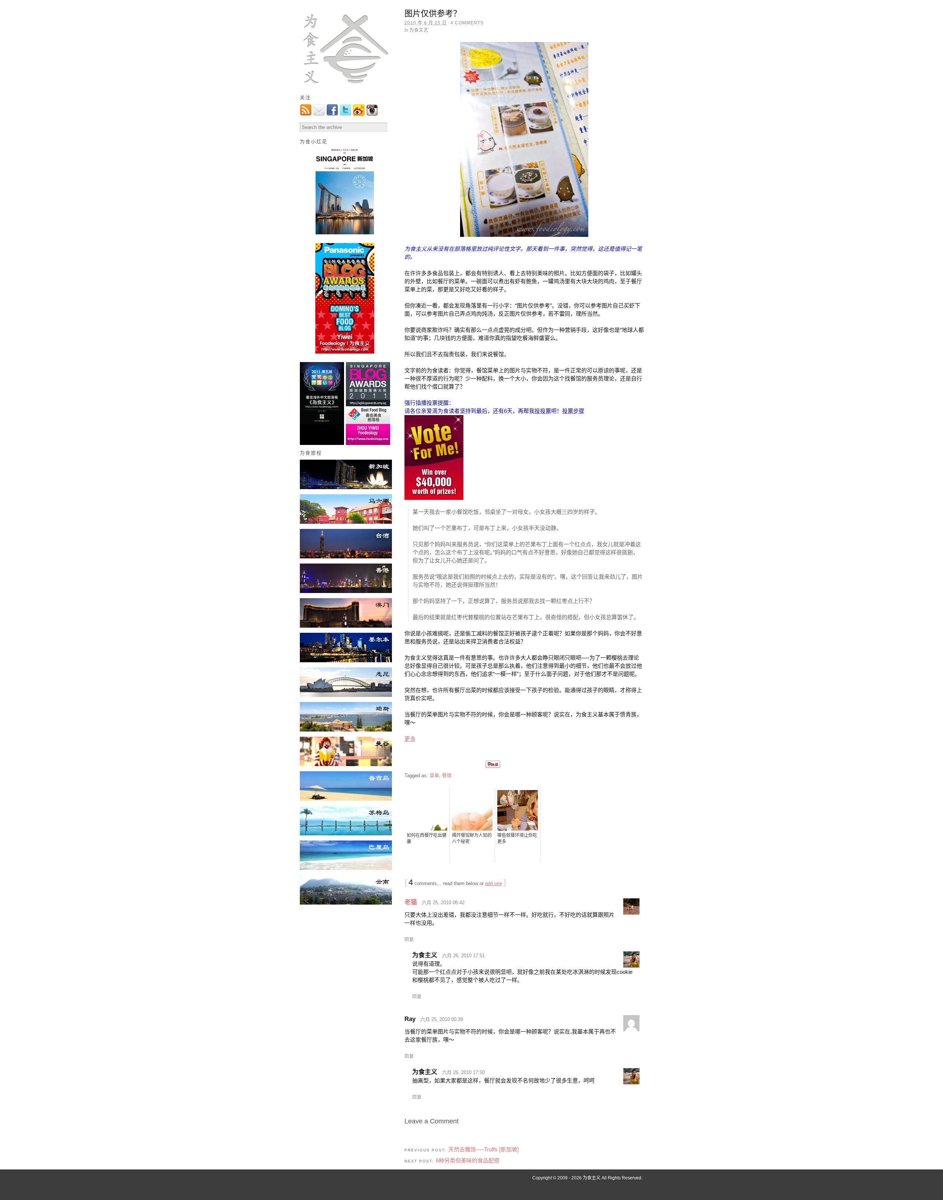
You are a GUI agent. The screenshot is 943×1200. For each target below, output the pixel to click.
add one (493, 883)
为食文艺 (418, 30)
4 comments (467, 22)
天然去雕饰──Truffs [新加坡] (483, 1149)
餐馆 (447, 775)
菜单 (434, 775)
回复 (409, 939)
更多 (410, 739)
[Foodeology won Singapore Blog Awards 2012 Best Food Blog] (345, 352)
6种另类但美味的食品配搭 (467, 1160)
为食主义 (591, 1177)
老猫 (410, 902)
